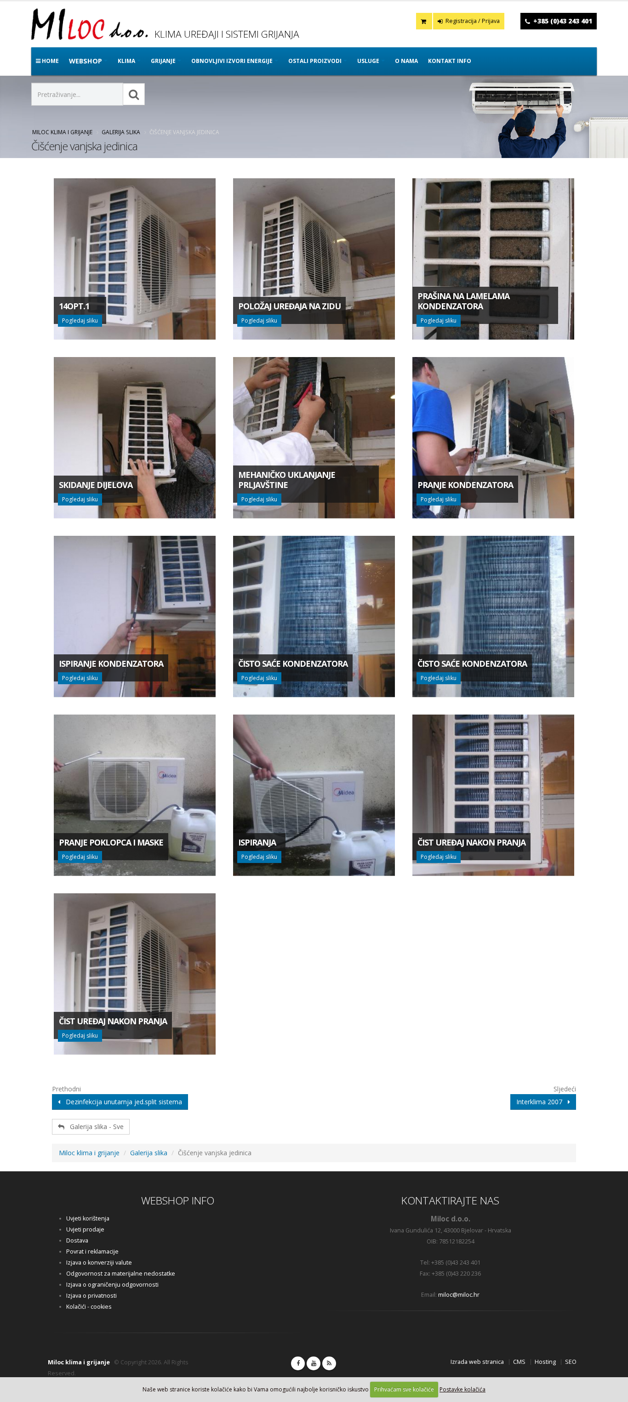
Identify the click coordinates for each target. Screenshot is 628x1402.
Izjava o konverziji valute (99, 1262)
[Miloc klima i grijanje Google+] (313, 1363)
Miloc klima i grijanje (62, 132)
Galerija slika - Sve (94, 1126)
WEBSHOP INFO (177, 1200)
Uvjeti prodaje (85, 1229)
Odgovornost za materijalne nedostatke (120, 1273)
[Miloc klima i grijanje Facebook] (298, 1363)
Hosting (545, 1362)
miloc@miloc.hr (459, 1295)
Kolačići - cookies (89, 1307)
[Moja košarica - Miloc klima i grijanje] (424, 21)
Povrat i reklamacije (92, 1251)
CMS (519, 1362)
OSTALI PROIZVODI (315, 61)
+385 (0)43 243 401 (562, 21)
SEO (571, 1362)
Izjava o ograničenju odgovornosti (112, 1284)
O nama (406, 61)
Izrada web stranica (477, 1362)
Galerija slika (121, 132)
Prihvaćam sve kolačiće (404, 1389)
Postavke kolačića (462, 1389)
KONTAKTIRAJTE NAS (450, 1200)
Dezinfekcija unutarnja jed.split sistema (121, 1101)
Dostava (77, 1240)
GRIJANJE (163, 61)
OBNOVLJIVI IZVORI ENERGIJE (232, 61)
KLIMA (126, 61)
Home (49, 61)
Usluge (368, 61)
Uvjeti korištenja (87, 1218)
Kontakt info (449, 61)
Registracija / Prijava (472, 21)
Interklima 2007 (542, 1101)
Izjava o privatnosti (91, 1296)
